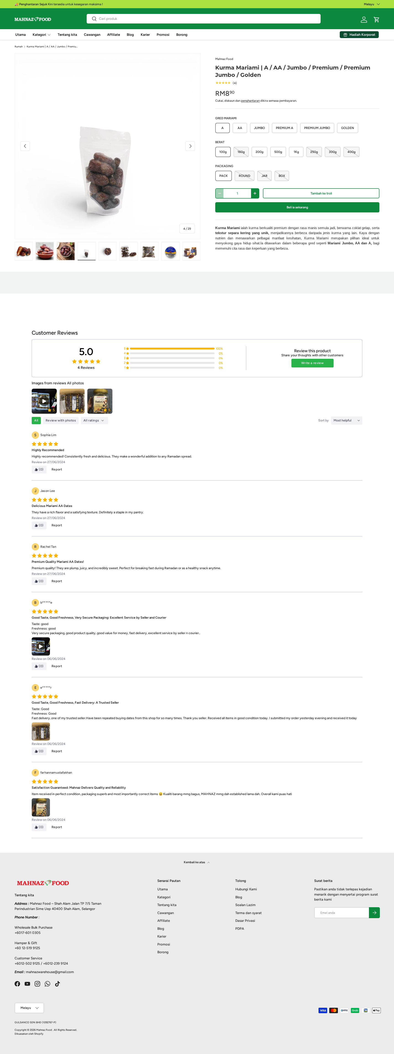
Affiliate (113, 35)
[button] (377, 20)
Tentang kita (67, 35)
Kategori (39, 35)
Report (57, 469)
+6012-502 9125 (27, 963)
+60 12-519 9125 (27, 948)
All (36, 420)
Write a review (312, 363)
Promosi (163, 35)
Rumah (19, 46)
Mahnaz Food (224, 59)
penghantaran (250, 100)
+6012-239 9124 (55, 963)
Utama (20, 35)
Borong (181, 35)
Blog (130, 35)
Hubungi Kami (246, 889)
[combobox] (204, 18)
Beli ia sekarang (297, 207)
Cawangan (92, 35)
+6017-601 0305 (28, 933)
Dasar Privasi (245, 921)
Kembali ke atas (195, 862)
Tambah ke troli (321, 193)
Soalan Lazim (245, 905)
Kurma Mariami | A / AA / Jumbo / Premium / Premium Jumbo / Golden (52, 46)
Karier (145, 35)
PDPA (239, 929)
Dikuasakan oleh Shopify (29, 1033)
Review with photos (61, 420)
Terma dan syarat (248, 913)
